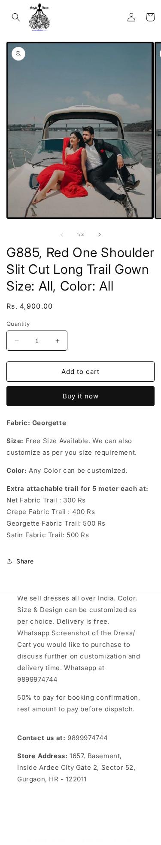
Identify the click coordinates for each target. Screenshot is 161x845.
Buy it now (81, 396)
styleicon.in (65, 841)
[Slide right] (99, 234)
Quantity (18, 323)
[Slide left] (61, 234)
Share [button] (25, 561)
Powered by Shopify (107, 841)
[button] (15, 17)
